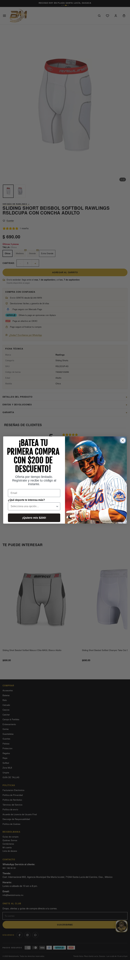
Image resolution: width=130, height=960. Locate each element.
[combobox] (33, 506)
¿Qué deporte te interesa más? (26, 500)
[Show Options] (57, 506)
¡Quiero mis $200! (34, 517)
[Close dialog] (123, 440)
